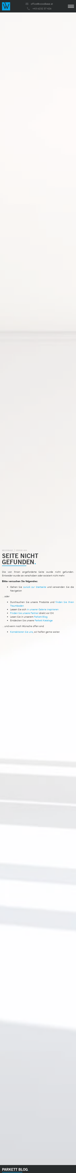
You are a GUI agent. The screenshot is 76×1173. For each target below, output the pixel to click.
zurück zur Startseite (34, 587)
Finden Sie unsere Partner (24, 613)
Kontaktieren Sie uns (21, 632)
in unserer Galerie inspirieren (43, 609)
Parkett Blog (40, 616)
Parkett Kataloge (44, 620)
